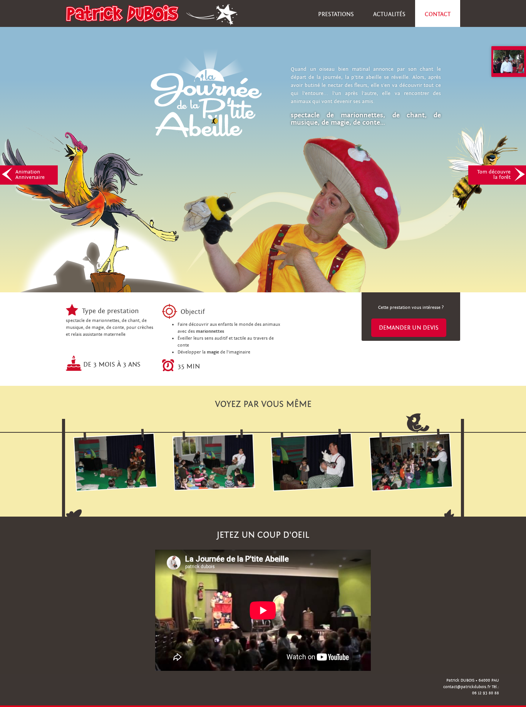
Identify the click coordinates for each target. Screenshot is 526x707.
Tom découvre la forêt (494, 174)
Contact (438, 14)
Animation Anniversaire (30, 174)
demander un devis (409, 327)
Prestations (336, 14)
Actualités (389, 14)
